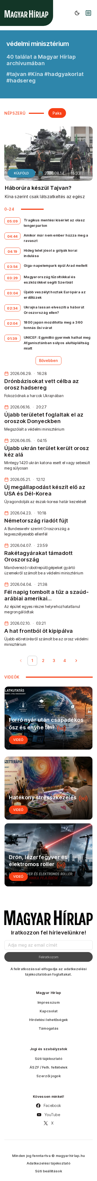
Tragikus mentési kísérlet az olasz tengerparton (54, 223)
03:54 (12, 266)
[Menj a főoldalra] (26, 14)
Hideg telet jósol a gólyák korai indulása (50, 253)
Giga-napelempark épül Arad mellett (55, 265)
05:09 (12, 221)
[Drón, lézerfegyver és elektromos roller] (48, 854)
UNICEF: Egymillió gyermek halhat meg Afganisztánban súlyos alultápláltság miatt (57, 342)
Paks (57, 113)
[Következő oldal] (76, 661)
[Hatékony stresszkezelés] (48, 788)
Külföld (21, 173)
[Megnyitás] (88, 13)
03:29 (12, 278)
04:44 (12, 236)
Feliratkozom (48, 957)
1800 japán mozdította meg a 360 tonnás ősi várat (53, 325)
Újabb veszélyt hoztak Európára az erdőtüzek (55, 295)
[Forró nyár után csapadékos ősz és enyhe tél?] (48, 718)
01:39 (12, 338)
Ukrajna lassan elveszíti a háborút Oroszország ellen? (54, 310)
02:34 (12, 308)
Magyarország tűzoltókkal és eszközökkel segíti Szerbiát (49, 279)
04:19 (13, 251)
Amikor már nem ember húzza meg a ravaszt (56, 238)
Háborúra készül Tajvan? (38, 188)
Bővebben (48, 360)
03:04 (12, 293)
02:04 (12, 323)
